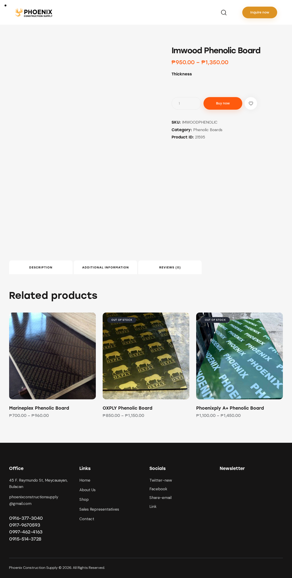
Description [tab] (40, 267)
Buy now (223, 103)
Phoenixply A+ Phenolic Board (230, 408)
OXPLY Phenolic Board (127, 408)
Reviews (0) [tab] (170, 267)
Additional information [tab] (105, 267)
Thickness (182, 74)
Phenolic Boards (207, 129)
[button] (251, 103)
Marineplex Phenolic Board (39, 408)
